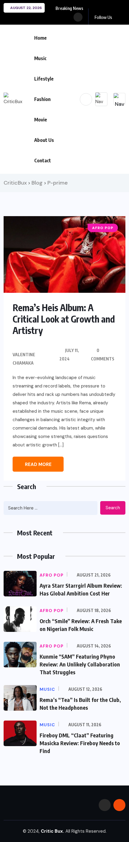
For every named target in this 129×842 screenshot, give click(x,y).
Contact (42, 161)
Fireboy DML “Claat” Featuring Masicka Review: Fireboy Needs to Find (80, 743)
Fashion (42, 99)
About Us (44, 140)
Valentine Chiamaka (24, 359)
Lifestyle (44, 79)
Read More (38, 464)
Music (40, 58)
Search (113, 508)
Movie (40, 120)
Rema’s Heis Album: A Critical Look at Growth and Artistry (64, 319)
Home (40, 38)
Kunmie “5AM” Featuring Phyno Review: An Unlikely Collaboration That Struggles (80, 664)
